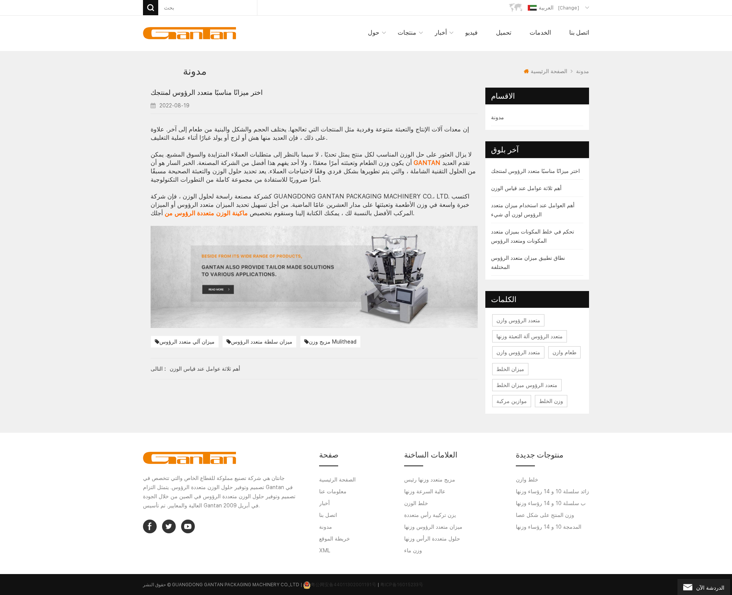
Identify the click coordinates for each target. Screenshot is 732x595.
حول (373, 32)
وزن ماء (413, 550)
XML (324, 550)
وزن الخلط (551, 401)
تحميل (503, 32)
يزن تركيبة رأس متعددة (430, 515)
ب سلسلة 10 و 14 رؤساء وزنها (551, 503)
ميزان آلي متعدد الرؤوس (187, 342)
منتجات (407, 32)
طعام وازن (564, 352)
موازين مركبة (511, 401)
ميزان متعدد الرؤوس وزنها (433, 527)
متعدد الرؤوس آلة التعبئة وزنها (529, 336)
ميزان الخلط (510, 369)
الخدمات (540, 32)
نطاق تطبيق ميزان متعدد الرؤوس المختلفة (528, 262)
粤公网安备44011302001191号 (343, 584)
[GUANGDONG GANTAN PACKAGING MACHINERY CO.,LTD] (189, 33)
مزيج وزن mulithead (332, 342)
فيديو (471, 32)
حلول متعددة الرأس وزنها (432, 539)
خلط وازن (527, 480)
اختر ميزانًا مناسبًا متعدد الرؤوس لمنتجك (535, 171)
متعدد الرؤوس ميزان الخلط (526, 385)
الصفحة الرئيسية (549, 71)
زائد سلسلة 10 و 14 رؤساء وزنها (552, 491)
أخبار (441, 32)
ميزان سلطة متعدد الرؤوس (261, 342)
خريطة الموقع (334, 539)
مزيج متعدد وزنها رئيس (429, 480)
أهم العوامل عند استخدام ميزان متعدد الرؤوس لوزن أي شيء (533, 210)
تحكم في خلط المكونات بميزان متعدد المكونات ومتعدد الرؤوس (532, 236)
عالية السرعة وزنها (424, 491)
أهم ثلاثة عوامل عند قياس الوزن (526, 188)
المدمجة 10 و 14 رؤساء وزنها (548, 527)
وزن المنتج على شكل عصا (545, 515)
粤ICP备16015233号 (401, 584)
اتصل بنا (579, 32)
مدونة (497, 117)
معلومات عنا (333, 491)
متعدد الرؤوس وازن (518, 320)
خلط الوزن (416, 503)
